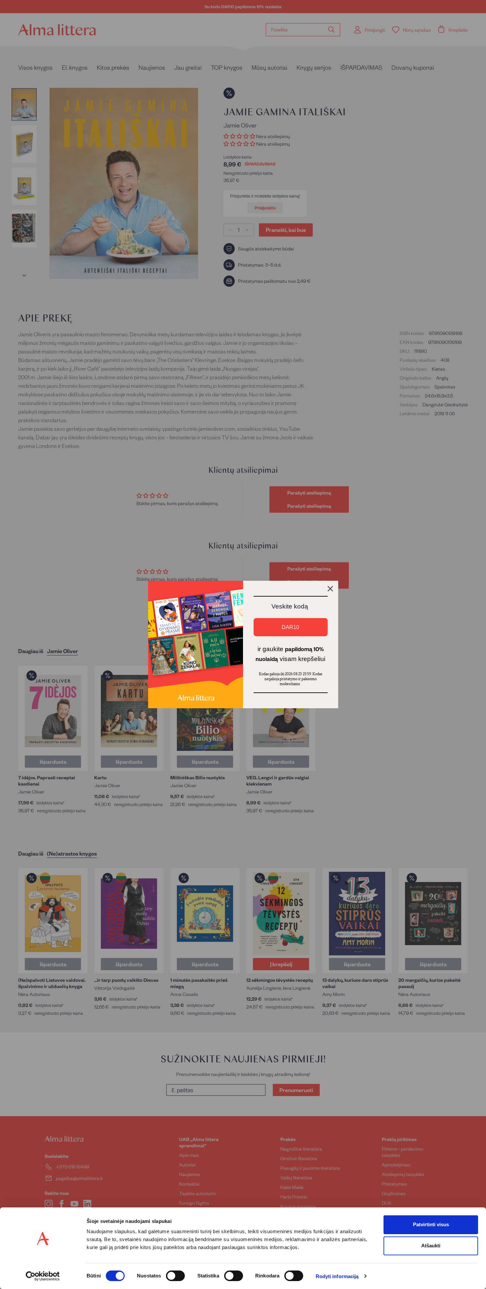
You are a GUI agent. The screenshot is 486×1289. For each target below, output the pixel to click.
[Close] (330, 589)
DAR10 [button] (290, 627)
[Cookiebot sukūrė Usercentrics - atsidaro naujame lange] (43, 1276)
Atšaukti (430, 1245)
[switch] (175, 1276)
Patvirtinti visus (431, 1224)
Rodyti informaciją (337, 1276)
